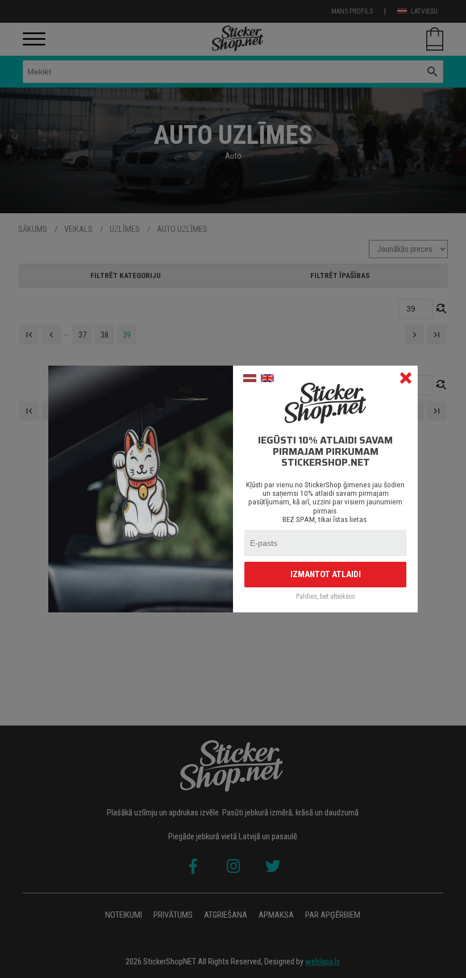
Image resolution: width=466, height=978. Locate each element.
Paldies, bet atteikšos (325, 596)
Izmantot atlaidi (325, 574)
